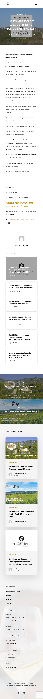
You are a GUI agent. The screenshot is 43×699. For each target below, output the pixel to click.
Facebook (9, 657)
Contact (8, 603)
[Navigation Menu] (36, 4)
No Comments (21, 38)
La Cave (8, 595)
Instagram (16, 657)
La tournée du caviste (13, 591)
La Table (8, 599)
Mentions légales (11, 667)
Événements (21, 14)
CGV (7, 670)
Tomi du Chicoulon (16, 35)
